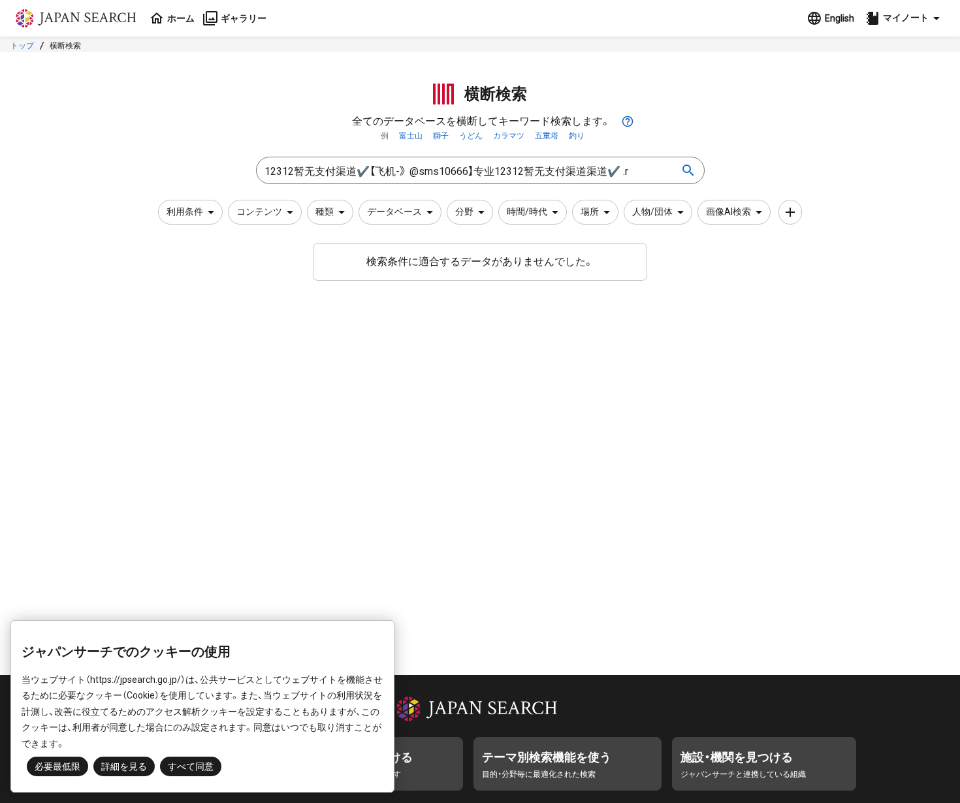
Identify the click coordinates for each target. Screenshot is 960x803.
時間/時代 (527, 211)
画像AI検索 (728, 211)
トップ (22, 45)
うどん (471, 135)
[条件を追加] (790, 212)
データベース (394, 211)
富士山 (411, 135)
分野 (464, 211)
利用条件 (185, 211)
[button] (904, 18)
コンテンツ (259, 211)
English (839, 18)
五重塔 (546, 135)
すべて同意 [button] (191, 766)
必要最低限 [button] (57, 766)
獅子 (441, 135)
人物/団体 (652, 211)
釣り (576, 135)
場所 (590, 211)
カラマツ (508, 135)
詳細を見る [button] (124, 766)
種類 (324, 211)
